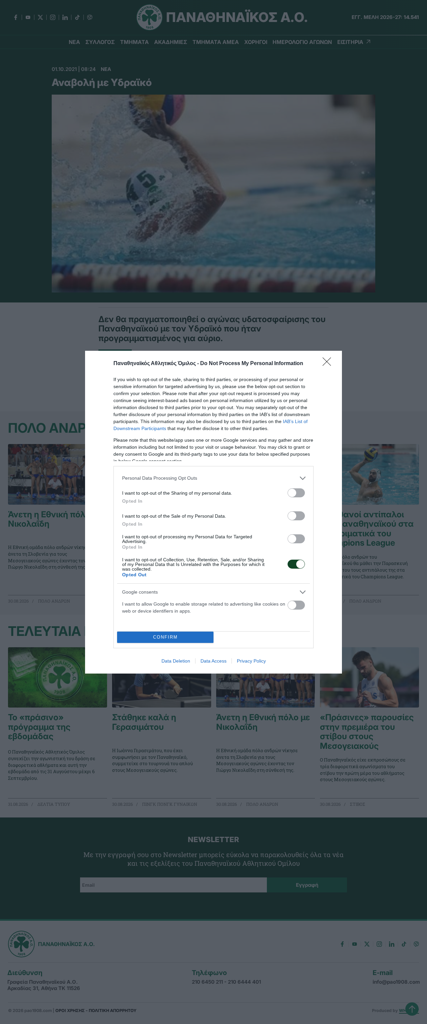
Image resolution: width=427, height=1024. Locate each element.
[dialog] (213, 512)
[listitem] (213, 478)
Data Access (213, 661)
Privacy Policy (251, 661)
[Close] (329, 363)
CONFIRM (165, 637)
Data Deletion (175, 661)
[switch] (296, 492)
